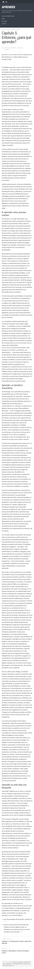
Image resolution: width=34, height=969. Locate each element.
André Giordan (16, 29)
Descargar (4, 21)
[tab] (3, 2)
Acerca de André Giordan (8, 16)
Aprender (8, 7)
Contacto (4, 23)
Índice (3, 18)
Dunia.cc (11, 965)
